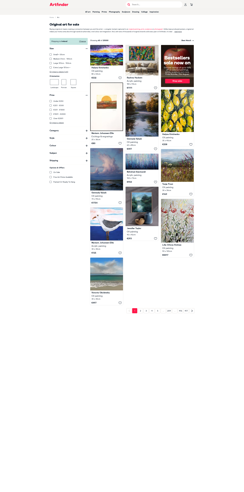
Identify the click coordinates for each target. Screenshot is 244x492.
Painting (96, 12)
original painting (134, 29)
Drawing (135, 12)
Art (58, 17)
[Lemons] (177, 118)
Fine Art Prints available (63, 177)
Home (52, 17)
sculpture (148, 29)
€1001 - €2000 (59, 114)
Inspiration (154, 12)
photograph (158, 29)
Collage (144, 12)
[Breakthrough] (142, 67)
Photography (114, 12)
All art (87, 12)
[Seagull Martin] (106, 231)
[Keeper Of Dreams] (106, 283)
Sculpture (126, 12)
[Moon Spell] (142, 214)
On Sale (56, 172)
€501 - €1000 (59, 110)
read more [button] (178, 32)
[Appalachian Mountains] (106, 62)
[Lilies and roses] (177, 228)
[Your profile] (185, 4)
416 (180, 353)
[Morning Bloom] (177, 172)
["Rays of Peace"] (142, 122)
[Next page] (191, 353)
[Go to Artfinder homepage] (59, 4)
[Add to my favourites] (120, 77)
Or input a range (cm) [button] (59, 72)
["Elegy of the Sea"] (106, 176)
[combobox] (187, 40)
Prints (104, 12)
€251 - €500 (58, 105)
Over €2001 (58, 118)
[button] (187, 40)
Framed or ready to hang (64, 182)
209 (169, 353)
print (142, 29)
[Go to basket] (191, 4)
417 (186, 353)
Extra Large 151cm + (61, 67)
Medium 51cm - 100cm (62, 59)
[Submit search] (129, 4)
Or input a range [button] (57, 123)
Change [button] (82, 41)
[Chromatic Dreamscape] (142, 169)
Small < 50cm (59, 54)
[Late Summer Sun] (106, 114)
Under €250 (58, 101)
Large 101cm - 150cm (62, 63)
